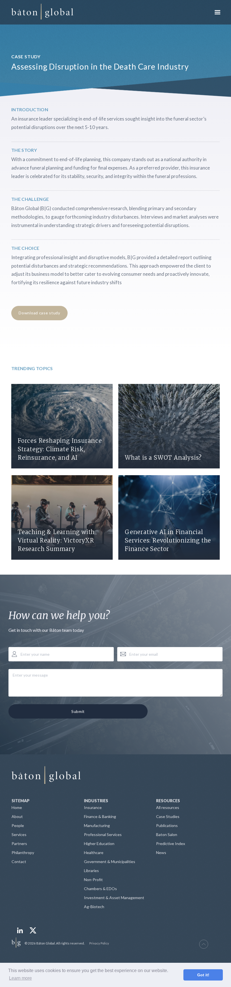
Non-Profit (93, 879)
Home (17, 807)
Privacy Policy (99, 943)
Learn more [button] (20, 978)
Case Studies (167, 816)
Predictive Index (170, 843)
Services (19, 834)
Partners (19, 843)
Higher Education (99, 843)
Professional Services (103, 834)
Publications (167, 825)
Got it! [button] (203, 975)
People (18, 825)
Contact (19, 861)
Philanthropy (23, 852)
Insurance (93, 807)
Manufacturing (97, 825)
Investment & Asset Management (114, 897)
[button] (217, 12)
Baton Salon (166, 834)
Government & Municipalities (109, 861)
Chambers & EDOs (100, 888)
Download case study (39, 312)
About (17, 816)
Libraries (91, 870)
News (161, 852)
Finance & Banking (100, 816)
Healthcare (93, 852)
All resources (167, 807)
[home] (42, 12)
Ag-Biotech (94, 906)
